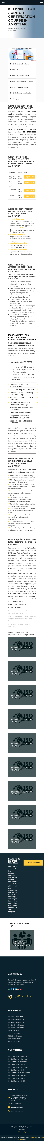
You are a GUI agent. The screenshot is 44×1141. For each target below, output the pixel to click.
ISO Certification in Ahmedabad (19, 1073)
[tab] (23, 362)
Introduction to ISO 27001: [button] (21, 362)
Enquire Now (29, 177)
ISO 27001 (20, 28)
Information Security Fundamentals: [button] (19, 386)
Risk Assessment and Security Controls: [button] (23, 399)
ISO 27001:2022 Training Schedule (20, 70)
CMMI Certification (14, 1030)
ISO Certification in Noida (16, 1081)
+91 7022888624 (16, 1103)
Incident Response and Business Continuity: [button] (20, 404)
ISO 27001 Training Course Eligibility (21, 81)
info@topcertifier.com (17, 1107)
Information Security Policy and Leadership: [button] (21, 394)
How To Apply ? (15, 99)
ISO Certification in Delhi (16, 1070)
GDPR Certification (14, 1039)
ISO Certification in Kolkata (17, 1078)
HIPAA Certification (14, 1041)
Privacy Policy (22, 1132)
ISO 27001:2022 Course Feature (19, 75)
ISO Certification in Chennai (17, 1062)
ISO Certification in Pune (16, 1064)
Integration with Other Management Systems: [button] (20, 417)
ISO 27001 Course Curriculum (19, 87)
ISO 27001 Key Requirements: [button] (22, 390)
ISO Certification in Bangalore (18, 1059)
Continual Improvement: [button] (20, 413)
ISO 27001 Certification (16, 1028)
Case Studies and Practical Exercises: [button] (21, 422)
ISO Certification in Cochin (17, 1075)
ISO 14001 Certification (16, 1019)
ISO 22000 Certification (16, 1025)
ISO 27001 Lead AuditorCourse (19, 64)
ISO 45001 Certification (16, 1022)
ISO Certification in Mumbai (17, 1056)
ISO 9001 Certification (15, 1017)
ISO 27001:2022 (29, 132)
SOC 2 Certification (14, 1033)
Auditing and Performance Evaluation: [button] (21, 409)
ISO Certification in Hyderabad (18, 1067)
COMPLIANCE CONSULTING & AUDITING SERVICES (21, 943)
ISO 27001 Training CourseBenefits (20, 93)
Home (10, 28)
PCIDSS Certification (15, 1036)
